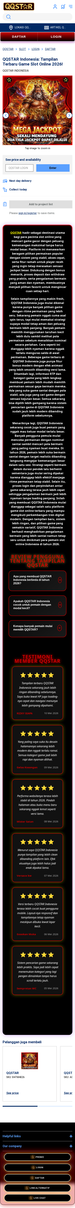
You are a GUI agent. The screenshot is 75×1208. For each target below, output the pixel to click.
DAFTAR (19, 36)
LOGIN (56, 36)
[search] (37, 17)
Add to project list (41, 204)
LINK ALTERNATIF (40, 1186)
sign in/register (27, 213)
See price (12, 1093)
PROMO (40, 1157)
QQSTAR (16, 233)
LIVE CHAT (40, 1196)
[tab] (20, 1106)
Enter (53, 168)
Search (8, 17)
